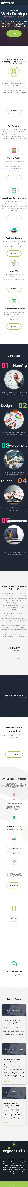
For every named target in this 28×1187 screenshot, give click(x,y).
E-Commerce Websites (14, 308)
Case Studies (19, 1171)
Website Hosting (14, 238)
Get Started (14, 33)
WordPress (12, 1165)
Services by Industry (8, 1162)
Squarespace (19, 1165)
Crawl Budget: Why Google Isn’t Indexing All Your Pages (14, 1022)
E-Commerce (15, 1164)
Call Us (14, 918)
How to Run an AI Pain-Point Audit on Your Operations (12, 1062)
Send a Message (14, 971)
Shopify (5, 1167)
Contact (14, 1173)
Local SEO (14, 271)
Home (5, 1160)
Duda (9, 1167)
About (9, 1160)
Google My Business (9, 1171)
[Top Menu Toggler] (24, 2)
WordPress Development (14, 198)
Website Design (14, 158)
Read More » (7, 1038)
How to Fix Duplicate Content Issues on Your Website (13, 1105)
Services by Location (18, 1160)
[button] (9, 658)
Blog (23, 1169)
